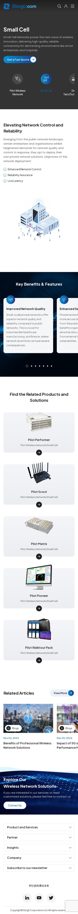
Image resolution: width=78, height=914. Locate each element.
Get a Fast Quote (18, 59)
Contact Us (15, 805)
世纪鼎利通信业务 (39, 885)
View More (60, 693)
